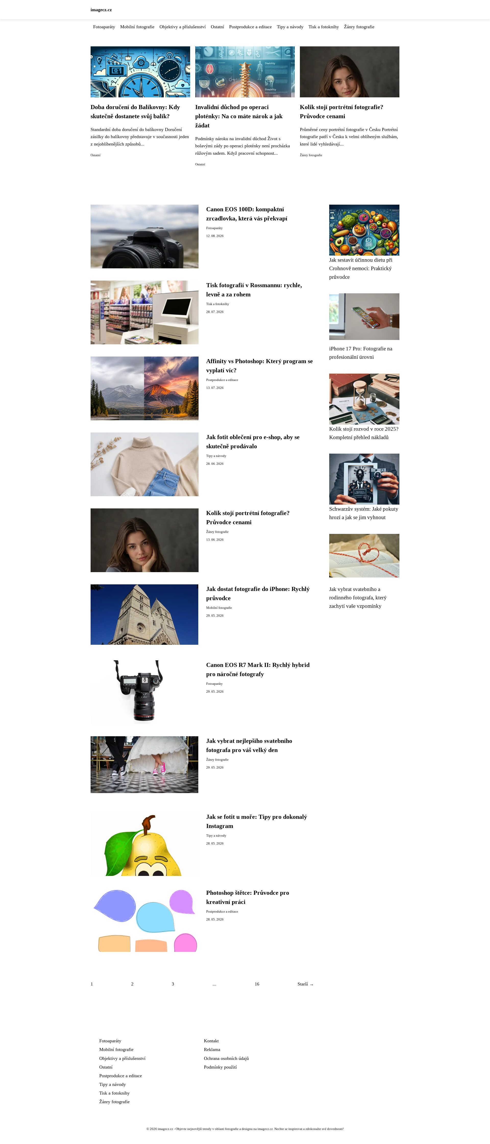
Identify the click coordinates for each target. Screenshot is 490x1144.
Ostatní (217, 26)
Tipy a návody (290, 26)
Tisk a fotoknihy (324, 26)
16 (257, 984)
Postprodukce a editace (250, 26)
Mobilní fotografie (137, 26)
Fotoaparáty (104, 26)
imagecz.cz (101, 9)
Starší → (306, 984)
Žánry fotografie (359, 26)
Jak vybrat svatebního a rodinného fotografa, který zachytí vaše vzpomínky (358, 597)
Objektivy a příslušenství (183, 26)
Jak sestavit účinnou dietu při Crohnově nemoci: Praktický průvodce (361, 268)
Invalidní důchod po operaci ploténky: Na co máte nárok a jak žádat (239, 116)
